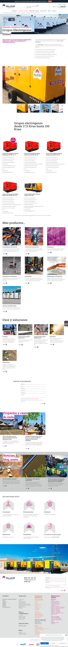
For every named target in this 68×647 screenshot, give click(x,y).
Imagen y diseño (38, 634)
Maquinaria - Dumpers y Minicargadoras (58, 607)
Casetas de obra (37, 605)
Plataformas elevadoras (54, 276)
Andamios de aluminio (9, 276)
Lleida (3, 600)
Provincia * (23, 392)
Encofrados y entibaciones (55, 604)
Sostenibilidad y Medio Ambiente (24, 604)
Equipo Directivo (21, 606)
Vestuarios (36, 601)
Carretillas (28, 276)
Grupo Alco (14, 10)
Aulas (36, 602)
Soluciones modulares (23, 10)
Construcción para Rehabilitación (56, 619)
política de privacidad (34, 398)
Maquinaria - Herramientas (55, 611)
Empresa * (23, 388)
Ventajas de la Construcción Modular (25, 605)
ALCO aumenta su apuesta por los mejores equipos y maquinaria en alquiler (56, 480)
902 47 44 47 (56, 6)
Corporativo (21, 632)
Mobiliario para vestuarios (39, 629)
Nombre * (23, 384)
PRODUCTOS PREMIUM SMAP (40, 619)
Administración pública (55, 622)
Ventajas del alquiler (22, 603)
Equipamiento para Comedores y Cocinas (42, 628)
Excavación (53, 605)
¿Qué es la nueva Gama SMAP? (40, 620)
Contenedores (37, 617)
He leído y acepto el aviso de (30, 398)
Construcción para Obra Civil (24, 337)
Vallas (52, 614)
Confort (36, 630)
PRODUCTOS (53, 599)
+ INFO (4, 253)
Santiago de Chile (6, 607)
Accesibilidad (37, 631)
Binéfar (4, 603)
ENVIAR (42, 403)
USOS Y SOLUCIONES (39, 599)
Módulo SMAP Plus (38, 623)
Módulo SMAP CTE (38, 622)
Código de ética (21, 619)
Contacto (54, 10)
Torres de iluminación (32, 247)
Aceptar (44, 643)
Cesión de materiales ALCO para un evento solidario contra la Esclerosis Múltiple (33, 438)
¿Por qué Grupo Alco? (22, 602)
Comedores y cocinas (38, 604)
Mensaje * (23, 394)
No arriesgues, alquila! (10, 479)
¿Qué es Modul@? (38, 626)
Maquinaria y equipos (34, 10)
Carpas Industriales (38, 616)
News (49, 10)
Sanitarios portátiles (54, 613)
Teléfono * (23, 390)
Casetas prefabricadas (9, 306)
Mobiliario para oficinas (39, 627)
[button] (66, 635)
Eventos (5, 336)
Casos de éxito (43, 10)
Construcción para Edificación (39, 337)
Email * (22, 386)
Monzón (4, 604)
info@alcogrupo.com (62, 7)
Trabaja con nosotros (22, 607)
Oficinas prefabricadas (38, 600)
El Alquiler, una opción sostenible (32, 479)
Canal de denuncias (22, 618)
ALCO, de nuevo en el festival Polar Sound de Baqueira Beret (10, 438)
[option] (34, 85)
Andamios (50, 247)
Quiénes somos (21, 599)
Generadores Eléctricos (9, 247)
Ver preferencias (62, 643)
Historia (20, 600)
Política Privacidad (56, 645)
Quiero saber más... (44, 1)
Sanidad (36, 603)
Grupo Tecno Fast (22, 601)
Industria (53, 336)
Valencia (4, 605)
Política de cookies (50, 645)
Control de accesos (38, 607)
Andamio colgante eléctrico (56, 602)
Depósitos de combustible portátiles (57, 612)
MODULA (36, 625)
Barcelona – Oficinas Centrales (9, 599)
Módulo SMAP (37, 621)
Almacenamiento (38, 632)
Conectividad (37, 633)
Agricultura (6, 362)
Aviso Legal (21, 615)
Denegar (53, 643)
